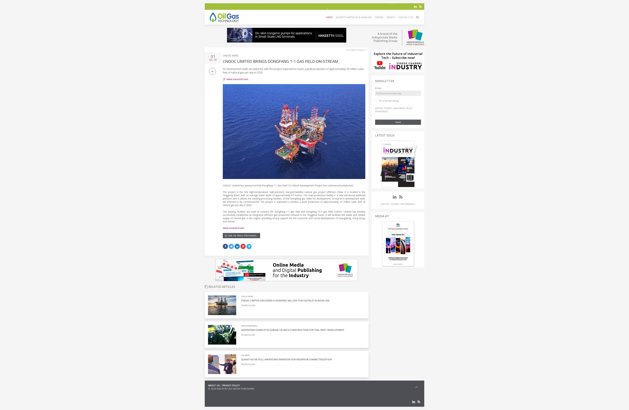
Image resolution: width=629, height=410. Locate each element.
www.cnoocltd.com (237, 79)
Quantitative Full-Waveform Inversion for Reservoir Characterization (286, 359)
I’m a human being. (389, 100)
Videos (379, 17)
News (329, 17)
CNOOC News (230, 55)
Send (398, 122)
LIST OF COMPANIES (219, 391)
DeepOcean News (249, 326)
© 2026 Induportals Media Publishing (231, 388)
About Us (214, 385)
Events (391, 17)
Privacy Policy (231, 385)
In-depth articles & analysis (354, 17)
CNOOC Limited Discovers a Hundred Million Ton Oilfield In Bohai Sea (285, 300)
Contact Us (405, 17)
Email (378, 88)
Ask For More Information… (242, 235)
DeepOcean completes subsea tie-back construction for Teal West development (292, 329)
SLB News (245, 355)
